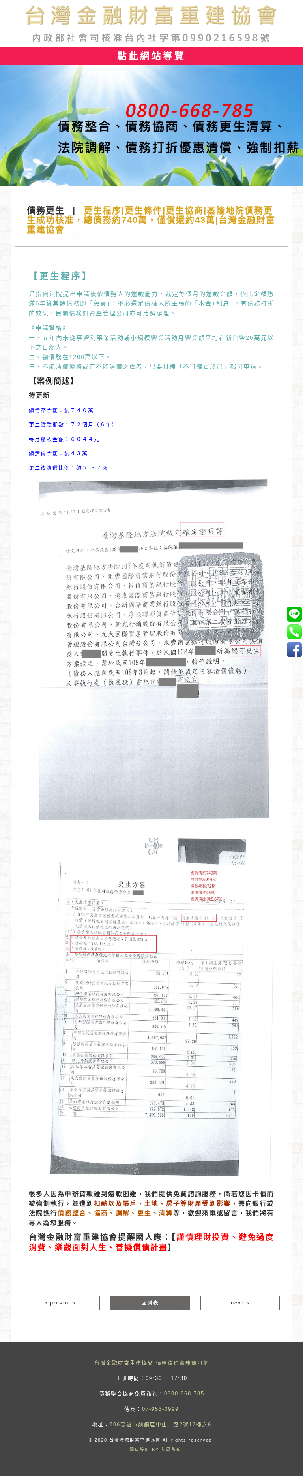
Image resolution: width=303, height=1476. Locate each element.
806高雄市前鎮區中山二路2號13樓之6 (160, 1424)
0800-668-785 (184, 1394)
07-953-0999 (160, 1409)
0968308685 (294, 614)
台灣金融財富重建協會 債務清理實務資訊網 (151, 1363)
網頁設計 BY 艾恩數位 (155, 1449)
